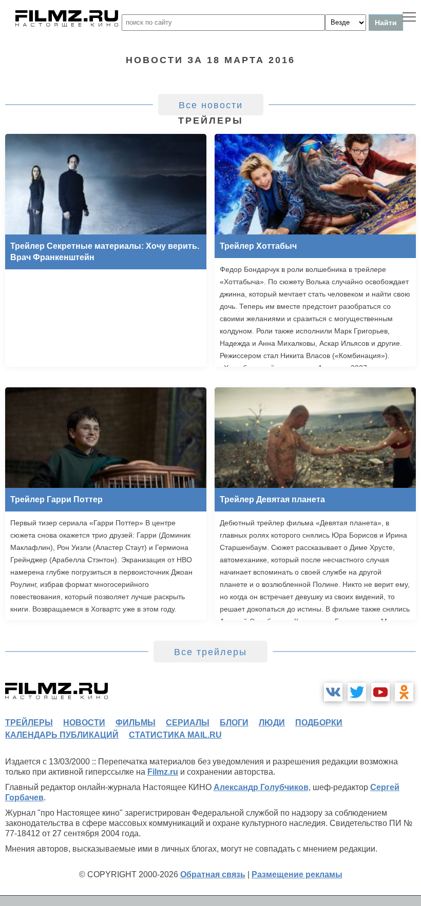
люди (272, 722)
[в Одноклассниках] (404, 692)
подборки (318, 722)
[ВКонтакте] (333, 692)
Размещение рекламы (297, 874)
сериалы (187, 722)
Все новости (211, 105)
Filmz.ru (162, 771)
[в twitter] (357, 692)
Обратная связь (212, 874)
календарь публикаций (62, 735)
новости (84, 722)
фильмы (136, 722)
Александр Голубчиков (261, 787)
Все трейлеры (210, 652)
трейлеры (29, 722)
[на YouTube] (380, 692)
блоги (234, 722)
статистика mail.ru (175, 735)
